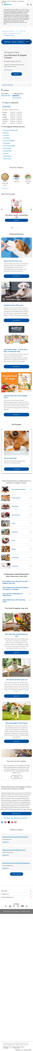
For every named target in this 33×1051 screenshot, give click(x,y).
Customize (6, 1047)
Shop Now (16, 74)
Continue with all (27, 1049)
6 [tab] (19, 227)
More (27, 42)
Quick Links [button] (4, 891)
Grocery (4, 1)
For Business (21, 1)
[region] (16, 1046)
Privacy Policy (16, 1047)
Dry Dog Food (7, 151)
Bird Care (6, 133)
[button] (27, 4)
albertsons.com (22, 813)
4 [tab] (16, 227)
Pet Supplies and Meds (18, 489)
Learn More (21, 276)
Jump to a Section (7, 85)
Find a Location (18, 874)
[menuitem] (7, 42)
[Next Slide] (31, 209)
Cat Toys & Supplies (9, 140)
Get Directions (8, 70)
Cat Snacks (6, 138)
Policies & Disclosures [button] (7, 897)
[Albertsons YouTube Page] (22, 906)
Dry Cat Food (7, 148)
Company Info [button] (5, 894)
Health (9, 1)
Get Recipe (21, 469)
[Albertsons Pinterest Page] (14, 906)
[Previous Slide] (2, 209)
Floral (18, 540)
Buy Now (21, 220)
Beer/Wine (18, 532)
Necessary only (19, 1049)
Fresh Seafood (18, 498)
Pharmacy (14, 1)
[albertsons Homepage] (8, 4)
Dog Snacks (6, 143)
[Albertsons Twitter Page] (10, 906)
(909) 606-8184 (6, 95)
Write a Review (16, 98)
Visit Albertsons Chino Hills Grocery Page (16, 818)
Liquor (18, 523)
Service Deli (18, 557)
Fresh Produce (18, 515)
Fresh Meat (18, 506)
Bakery (18, 549)
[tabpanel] (16, 210)
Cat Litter (6, 135)
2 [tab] (13, 227)
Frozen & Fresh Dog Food (10, 130)
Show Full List (7, 158)
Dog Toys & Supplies (9, 146)
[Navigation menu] (2, 4)
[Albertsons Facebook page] (6, 906)
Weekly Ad (5, 842)
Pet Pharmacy (7, 156)
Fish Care (6, 153)
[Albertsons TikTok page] (27, 906)
